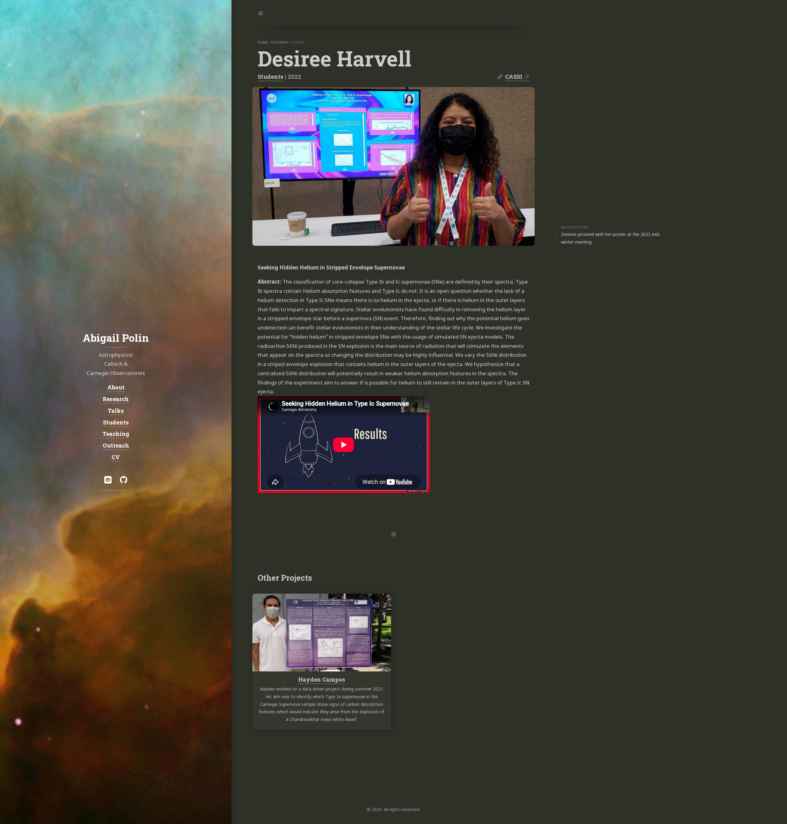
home (263, 42)
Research (116, 399)
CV (116, 457)
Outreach (116, 445)
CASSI (513, 76)
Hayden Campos (321, 679)
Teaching (115, 433)
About (116, 387)
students (279, 42)
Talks (116, 410)
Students (270, 76)
